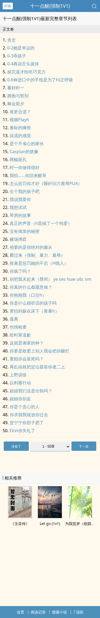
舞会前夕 (15, 104)
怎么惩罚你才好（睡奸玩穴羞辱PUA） (46, 183)
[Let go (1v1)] (50, 516)
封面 (7, 5)
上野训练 (18, 375)
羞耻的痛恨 (20, 128)
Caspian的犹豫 (24, 151)
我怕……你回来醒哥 (28, 175)
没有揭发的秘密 (24, 231)
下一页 (84, 446)
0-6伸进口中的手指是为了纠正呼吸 (40, 80)
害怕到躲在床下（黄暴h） (34, 311)
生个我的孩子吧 (24, 191)
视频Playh (19, 120)
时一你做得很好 (24, 167)
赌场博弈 (18, 239)
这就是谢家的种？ (27, 343)
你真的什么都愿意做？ (31, 287)
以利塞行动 (20, 383)
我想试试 (18, 207)
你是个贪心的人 (24, 407)
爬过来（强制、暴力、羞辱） (37, 255)
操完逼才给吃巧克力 (26, 72)
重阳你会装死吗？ (27, 359)
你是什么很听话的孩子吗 (33, 303)
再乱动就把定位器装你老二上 (37, 367)
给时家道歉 (20, 335)
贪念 (11, 40)
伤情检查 (18, 327)
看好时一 (15, 88)
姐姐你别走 (20, 399)
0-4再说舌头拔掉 (23, 64)
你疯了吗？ (20, 271)
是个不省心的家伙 (27, 143)
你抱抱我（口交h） (28, 295)
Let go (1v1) (50, 523)
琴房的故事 (20, 215)
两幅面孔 (18, 159)
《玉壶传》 (20, 523)
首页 (20, 612)
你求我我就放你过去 (29, 415)
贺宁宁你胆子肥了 (27, 423)
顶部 (79, 612)
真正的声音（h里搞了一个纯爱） (41, 223)
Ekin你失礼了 (22, 431)
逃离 (14, 319)
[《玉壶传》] (20, 516)
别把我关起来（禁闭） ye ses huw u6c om (50, 279)
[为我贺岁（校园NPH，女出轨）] (80, 516)
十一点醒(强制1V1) (50, 6)
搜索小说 (59, 612)
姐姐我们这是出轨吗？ (31, 391)
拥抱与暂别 (18, 96)
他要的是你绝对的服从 (31, 247)
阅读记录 (38, 612)
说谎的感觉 (20, 135)
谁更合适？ (20, 112)
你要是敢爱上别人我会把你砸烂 (39, 351)
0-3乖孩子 (16, 56)
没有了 (16, 446)
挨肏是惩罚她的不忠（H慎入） (39, 263)
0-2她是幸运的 (21, 48)
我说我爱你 (20, 199)
